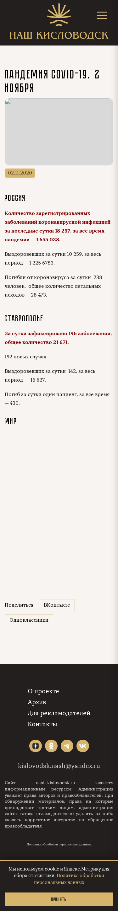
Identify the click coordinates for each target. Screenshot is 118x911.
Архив (37, 702)
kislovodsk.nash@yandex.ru (59, 766)
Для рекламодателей (59, 713)
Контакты (42, 724)
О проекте (43, 691)
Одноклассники (28, 620)
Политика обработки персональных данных (59, 844)
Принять (58, 899)
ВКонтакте (57, 605)
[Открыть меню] (102, 15)
